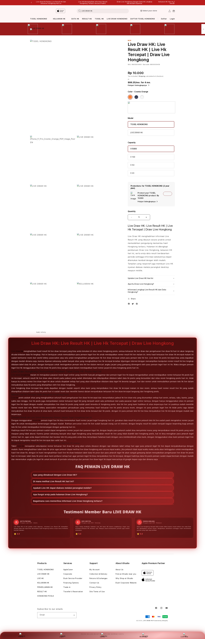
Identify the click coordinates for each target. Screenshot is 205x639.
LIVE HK (40, 578)
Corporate (67, 574)
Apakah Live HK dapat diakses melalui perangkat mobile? (62, 488)
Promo (20, 637)
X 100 (132, 157)
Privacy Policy (95, 587)
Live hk (14, 398)
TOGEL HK (99, 19)
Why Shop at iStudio (124, 578)
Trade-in (66, 587)
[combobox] (103, 11)
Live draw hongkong (20, 375)
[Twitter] (133, 304)
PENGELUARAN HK (45, 587)
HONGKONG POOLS (45, 596)
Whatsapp (143, 637)
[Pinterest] (137, 304)
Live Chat (184, 637)
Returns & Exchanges (98, 578)
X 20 (132, 173)
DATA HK (75, 19)
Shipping (142, 76)
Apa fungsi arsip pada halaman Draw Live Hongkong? (60, 494)
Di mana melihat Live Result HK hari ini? (53, 481)
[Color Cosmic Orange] (130, 97)
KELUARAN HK (59, 19)
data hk (20, 446)
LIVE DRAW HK (136, 132)
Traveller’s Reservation (73, 592)
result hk (36, 420)
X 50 (132, 165)
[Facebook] (129, 304)
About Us (119, 570)
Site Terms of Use (97, 592)
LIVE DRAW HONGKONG (117, 19)
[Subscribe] (73, 615)
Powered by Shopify (160, 620)
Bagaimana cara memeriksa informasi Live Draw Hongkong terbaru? (67, 501)
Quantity (132, 211)
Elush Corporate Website (126, 583)
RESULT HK (87, 19)
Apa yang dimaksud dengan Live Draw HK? (55, 475)
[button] (38, 19)
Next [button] (173, 2)
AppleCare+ (68, 570)
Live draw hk (17, 351)
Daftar (102, 637)
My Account (94, 570)
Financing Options (71, 583)
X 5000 (133, 149)
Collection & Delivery (98, 574)
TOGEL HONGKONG (38, 19)
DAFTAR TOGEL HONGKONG (142, 19)
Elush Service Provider (72, 578)
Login (61, 637)
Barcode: (146, 64)
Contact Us (94, 583)
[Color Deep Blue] (136, 97)
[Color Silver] (142, 97)
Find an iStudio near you (126, 574)
